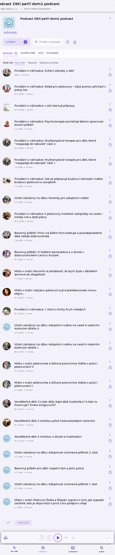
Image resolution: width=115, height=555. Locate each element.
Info (41, 53)
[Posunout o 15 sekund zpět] (41, 537)
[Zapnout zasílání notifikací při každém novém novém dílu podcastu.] (75, 42)
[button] (30, 6)
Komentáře (28, 53)
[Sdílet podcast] (68, 42)
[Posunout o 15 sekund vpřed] (49, 537)
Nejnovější (20, 62)
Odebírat (11, 42)
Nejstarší (32, 62)
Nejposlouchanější (49, 62)
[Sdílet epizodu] (110, 75)
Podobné (52, 53)
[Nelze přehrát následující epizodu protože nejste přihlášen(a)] (66, 537)
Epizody (10, 53)
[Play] (58, 538)
